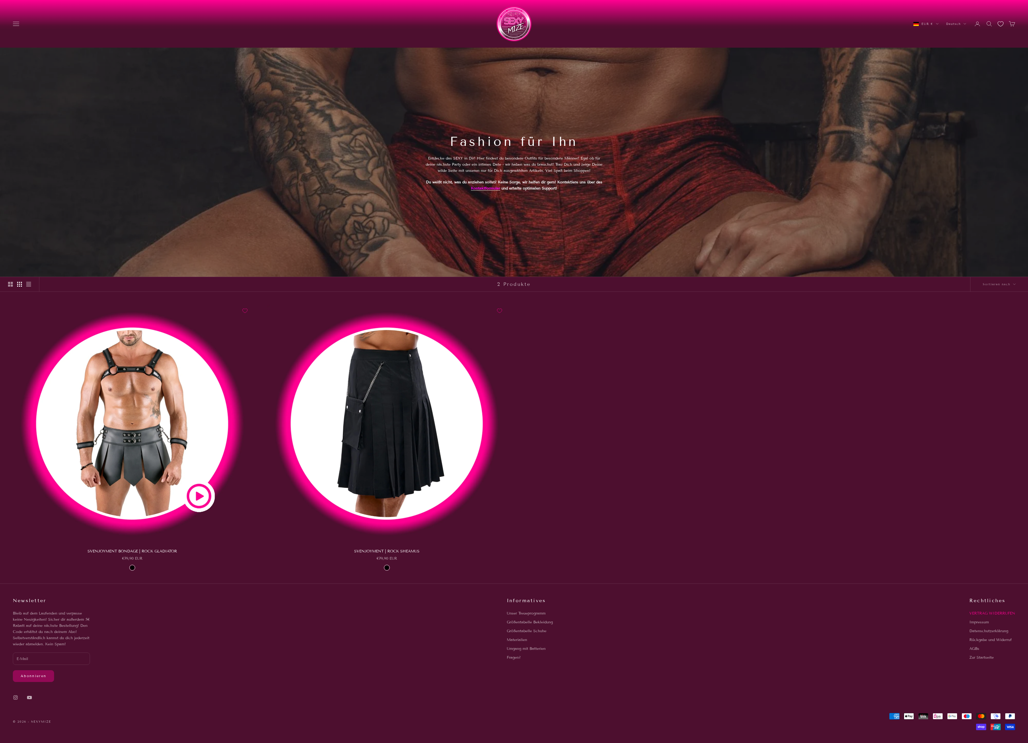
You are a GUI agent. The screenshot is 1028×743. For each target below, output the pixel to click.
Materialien (517, 640)
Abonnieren (33, 676)
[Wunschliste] (1000, 24)
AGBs (974, 648)
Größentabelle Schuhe (526, 631)
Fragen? (514, 657)
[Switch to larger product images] (10, 284)
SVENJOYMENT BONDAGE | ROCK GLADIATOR (132, 551)
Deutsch (953, 24)
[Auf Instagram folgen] (15, 697)
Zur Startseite (981, 657)
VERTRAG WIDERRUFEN (992, 613)
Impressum (979, 622)
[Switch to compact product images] (28, 284)
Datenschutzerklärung (988, 631)
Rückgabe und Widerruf (990, 640)
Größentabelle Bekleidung (530, 622)
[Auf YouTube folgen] (29, 697)
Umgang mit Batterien (526, 648)
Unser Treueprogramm (526, 613)
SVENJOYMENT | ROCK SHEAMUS (386, 551)
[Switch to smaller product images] (19, 284)
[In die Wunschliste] (245, 310)
